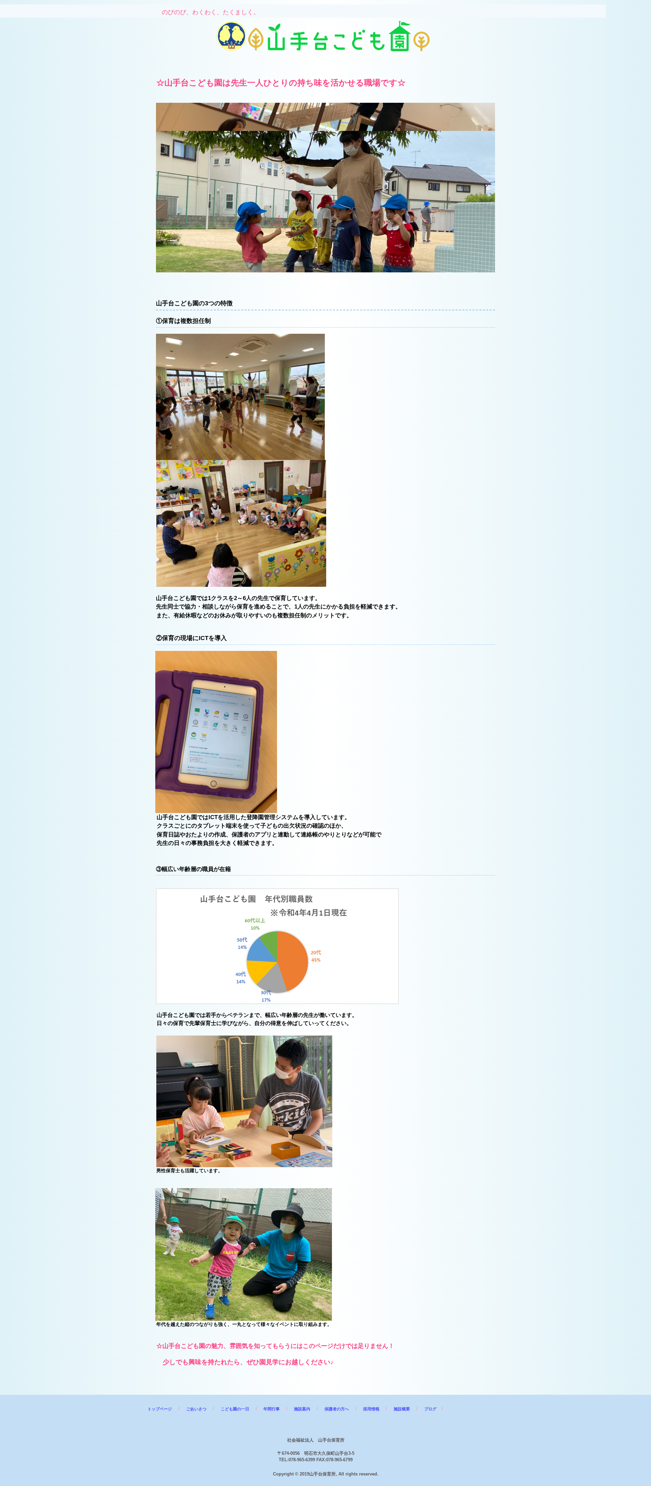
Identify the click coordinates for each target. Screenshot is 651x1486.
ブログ (430, 1409)
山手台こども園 (263, 30)
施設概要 (402, 1409)
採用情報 (371, 1409)
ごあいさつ (196, 1409)
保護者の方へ (336, 1409)
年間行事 (271, 1409)
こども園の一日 (235, 1409)
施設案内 (302, 1409)
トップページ (159, 1409)
